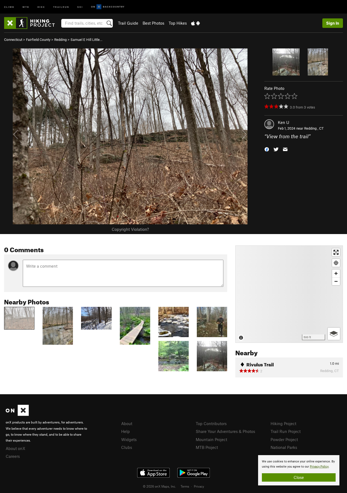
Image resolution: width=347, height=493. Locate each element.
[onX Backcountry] (107, 7)
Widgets (129, 439)
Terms (185, 486)
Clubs (126, 447)
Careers (13, 456)
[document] (299, 470)
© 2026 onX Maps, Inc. (159, 486)
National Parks (284, 447)
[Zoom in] (336, 273)
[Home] (32, 23)
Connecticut (13, 39)
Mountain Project (211, 439)
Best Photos (153, 23)
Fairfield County (38, 39)
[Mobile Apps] (195, 23)
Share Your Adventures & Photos (225, 431)
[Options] (334, 334)
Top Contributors (211, 423)
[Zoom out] (336, 281)
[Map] (289, 294)
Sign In (332, 23)
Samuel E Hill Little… (86, 39)
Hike (41, 6)
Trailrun (61, 6)
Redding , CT (314, 128)
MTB (26, 6)
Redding (60, 39)
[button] (266, 149)
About (126, 423)
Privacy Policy (319, 466)
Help (125, 431)
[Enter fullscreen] (336, 252)
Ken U (283, 122)
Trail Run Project (286, 431)
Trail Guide (128, 23)
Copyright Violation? (130, 229)
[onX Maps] (17, 414)
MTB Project (207, 447)
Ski (80, 6)
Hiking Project (283, 423)
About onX (15, 448)
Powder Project (284, 439)
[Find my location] (336, 263)
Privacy (199, 486)
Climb (9, 6)
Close (299, 477)
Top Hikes (178, 23)
